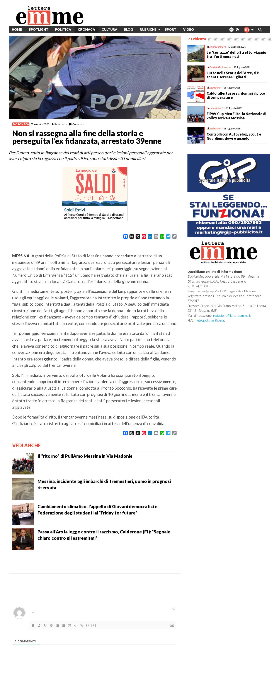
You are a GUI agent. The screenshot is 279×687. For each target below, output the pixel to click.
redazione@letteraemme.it (232, 315)
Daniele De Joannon (219, 67)
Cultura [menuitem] (109, 29)
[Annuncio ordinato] (57, 625)
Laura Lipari (215, 108)
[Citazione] (70, 625)
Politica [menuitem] (63, 29)
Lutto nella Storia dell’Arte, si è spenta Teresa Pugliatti (233, 75)
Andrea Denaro (217, 46)
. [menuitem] (231, 31)
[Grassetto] (33, 625)
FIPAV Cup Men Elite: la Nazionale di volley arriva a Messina (236, 116)
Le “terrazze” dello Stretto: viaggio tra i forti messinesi (236, 54)
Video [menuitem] (188, 29)
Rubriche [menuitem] (148, 29)
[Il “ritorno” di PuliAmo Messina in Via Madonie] (23, 463)
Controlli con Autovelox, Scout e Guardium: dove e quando (234, 136)
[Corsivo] (39, 625)
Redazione (60, 124)
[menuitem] (200, 29)
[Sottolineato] (45, 625)
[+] (93, 625)
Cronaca (22, 124)
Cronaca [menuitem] (86, 29)
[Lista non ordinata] (64, 625)
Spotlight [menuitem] (38, 29)
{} (87, 625)
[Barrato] (51, 625)
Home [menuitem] (17, 29)
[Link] (82, 625)
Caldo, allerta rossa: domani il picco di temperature (236, 95)
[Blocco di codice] (76, 625)
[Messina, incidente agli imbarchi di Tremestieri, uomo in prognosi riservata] (23, 488)
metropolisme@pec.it (209, 320)
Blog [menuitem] (128, 29)
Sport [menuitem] (170, 29)
